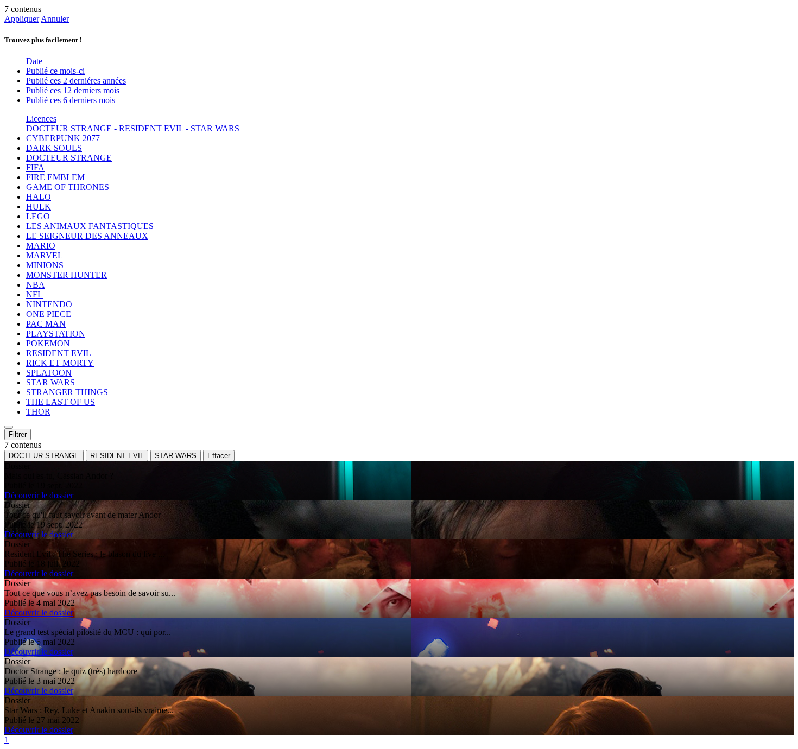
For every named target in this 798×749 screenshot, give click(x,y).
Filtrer (18, 434)
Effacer (218, 456)
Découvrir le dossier (38, 495)
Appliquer (21, 18)
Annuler (55, 18)
